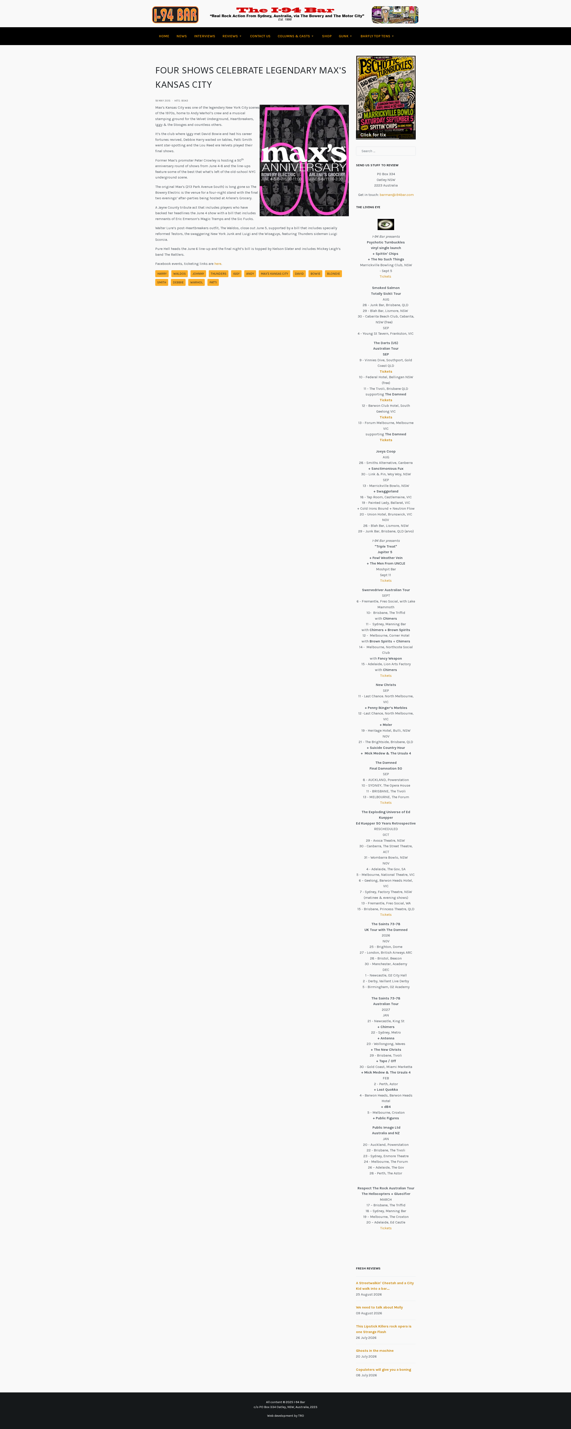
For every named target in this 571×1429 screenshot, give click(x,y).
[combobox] (386, 151)
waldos (179, 274)
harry (162, 274)
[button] (232, 36)
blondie (333, 274)
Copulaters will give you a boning (383, 1369)
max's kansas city (274, 274)
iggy (236, 274)
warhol (196, 282)
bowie (315, 274)
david (299, 274)
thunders (218, 274)
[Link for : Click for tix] (386, 97)
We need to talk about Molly (379, 1307)
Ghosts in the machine (375, 1350)
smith (161, 282)
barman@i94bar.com (397, 195)
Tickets (386, 276)
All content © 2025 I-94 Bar (285, 1402)
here (217, 264)
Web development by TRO (285, 1416)
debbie (178, 282)
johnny (198, 274)
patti (213, 282)
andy (250, 274)
